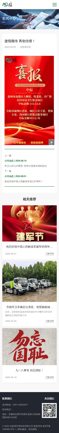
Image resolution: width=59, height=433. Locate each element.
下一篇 (8, 170)
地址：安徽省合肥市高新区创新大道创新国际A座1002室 (21, 415)
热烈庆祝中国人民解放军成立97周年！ (24, 181)
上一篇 (8, 155)
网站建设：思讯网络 (27, 429)
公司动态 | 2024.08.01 (15, 176)
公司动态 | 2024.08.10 (15, 160)
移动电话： (7, 409)
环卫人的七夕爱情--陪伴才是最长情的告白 (26, 165)
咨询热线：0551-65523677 (15, 404)
